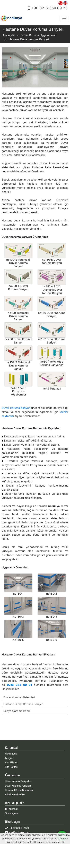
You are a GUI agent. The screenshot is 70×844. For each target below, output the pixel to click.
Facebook (12, 809)
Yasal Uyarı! (11, 762)
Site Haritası (11, 767)
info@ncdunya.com (19, 832)
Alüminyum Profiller (15, 794)
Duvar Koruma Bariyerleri (18, 781)
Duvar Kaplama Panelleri (18, 785)
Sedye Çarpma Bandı (16, 711)
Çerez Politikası (31, 842)
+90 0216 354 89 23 (48, 8)
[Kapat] (63, 842)
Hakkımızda (11, 753)
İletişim (9, 758)
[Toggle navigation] (64, 18)
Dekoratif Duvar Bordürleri (19, 790)
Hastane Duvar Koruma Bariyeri (23, 704)
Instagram (12, 813)
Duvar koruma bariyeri (16, 407)
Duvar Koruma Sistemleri (19, 697)
